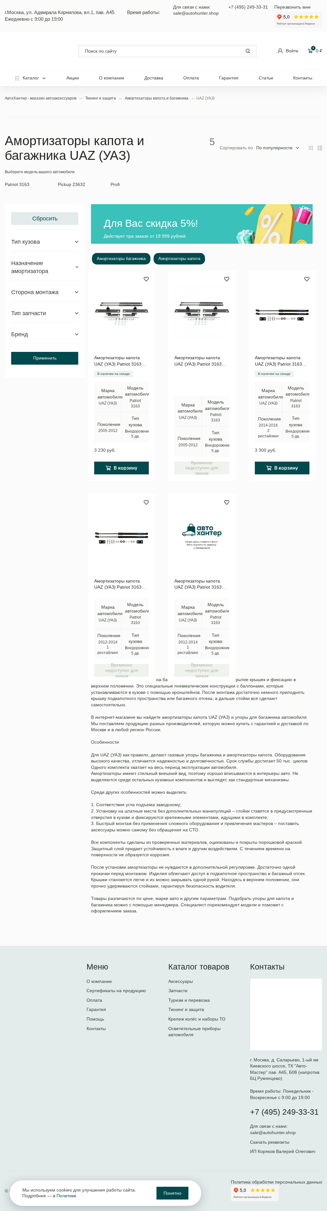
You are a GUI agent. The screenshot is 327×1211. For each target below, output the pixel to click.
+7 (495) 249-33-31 (248, 7)
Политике (66, 1195)
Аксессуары (180, 981)
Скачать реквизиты (269, 1142)
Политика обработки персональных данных (276, 1182)
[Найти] (248, 50)
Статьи (266, 77)
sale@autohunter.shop (196, 13)
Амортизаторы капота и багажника (157, 98)
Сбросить (44, 218)
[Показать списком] (320, 148)
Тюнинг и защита (101, 98)
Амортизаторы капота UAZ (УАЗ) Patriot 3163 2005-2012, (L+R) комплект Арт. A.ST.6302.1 (201, 361)
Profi (115, 184)
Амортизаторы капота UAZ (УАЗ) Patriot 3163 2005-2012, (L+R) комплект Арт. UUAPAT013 (121, 361)
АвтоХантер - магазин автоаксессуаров (41, 98)
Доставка (153, 77)
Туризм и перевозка (189, 1000)
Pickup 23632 (71, 184)
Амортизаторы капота (179, 258)
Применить (45, 357)
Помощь (95, 1019)
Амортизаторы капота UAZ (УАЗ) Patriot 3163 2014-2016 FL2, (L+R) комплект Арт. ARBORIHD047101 (278, 361)
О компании (111, 77)
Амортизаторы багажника (121, 258)
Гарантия (229, 77)
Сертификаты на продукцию (116, 990)
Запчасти (177, 990)
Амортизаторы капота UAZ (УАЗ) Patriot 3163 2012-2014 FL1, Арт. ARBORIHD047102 (198, 584)
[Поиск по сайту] (167, 51)
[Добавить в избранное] (146, 279)
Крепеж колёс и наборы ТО (196, 1019)
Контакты (302, 77)
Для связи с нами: (269, 1126)
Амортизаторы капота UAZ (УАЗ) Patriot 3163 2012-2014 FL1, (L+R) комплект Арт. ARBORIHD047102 (117, 584)
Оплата (191, 77)
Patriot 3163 (17, 184)
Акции (72, 77)
